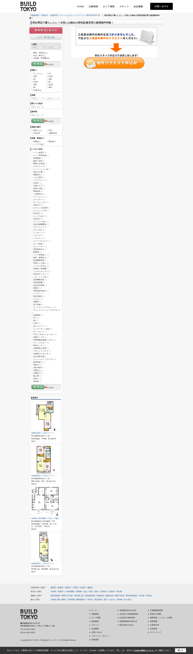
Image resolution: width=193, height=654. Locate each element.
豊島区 (68, 587)
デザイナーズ (40, 166)
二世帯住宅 (39, 194)
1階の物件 (38, 367)
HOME (80, 6)
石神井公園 (55, 599)
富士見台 (127, 599)
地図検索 (95, 621)
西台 (91, 591)
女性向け (38, 219)
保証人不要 (39, 172)
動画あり (52, 141)
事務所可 (38, 175)
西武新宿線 (90, 596)
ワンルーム (38, 73)
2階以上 (37, 365)
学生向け (38, 213)
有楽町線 (100, 596)
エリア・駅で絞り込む (46, 37)
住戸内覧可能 (40, 356)
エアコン (38, 299)
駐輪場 (37, 252)
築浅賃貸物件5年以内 (128, 621)
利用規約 (95, 639)
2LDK (35, 82)
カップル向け (40, 216)
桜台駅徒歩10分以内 (128, 610)
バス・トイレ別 (41, 277)
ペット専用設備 (41, 155)
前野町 (79, 591)
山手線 (141, 596)
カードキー (39, 199)
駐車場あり (39, 362)
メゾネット (39, 233)
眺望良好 (38, 191)
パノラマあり (38, 144)
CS (35, 318)
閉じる (180, 650)
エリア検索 (109, 6)
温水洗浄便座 (40, 285)
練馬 (63, 599)
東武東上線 (79, 596)
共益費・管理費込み (41, 58)
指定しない (38, 130)
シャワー (38, 293)
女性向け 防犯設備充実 (129, 614)
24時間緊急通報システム (44, 340)
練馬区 (53, 587)
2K (34, 79)
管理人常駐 (39, 188)
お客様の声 (154, 625)
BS (35, 321)
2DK (50, 79)
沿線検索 (93, 6)
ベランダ (38, 235)
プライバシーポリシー (100, 636)
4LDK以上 (37, 90)
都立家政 (98, 599)
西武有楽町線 (131, 596)
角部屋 (37, 381)
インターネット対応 (42, 329)
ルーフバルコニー (41, 241)
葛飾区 (90, 587)
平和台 (90, 599)
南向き (37, 378)
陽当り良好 (39, 161)
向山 (85, 591)
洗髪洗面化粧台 (41, 291)
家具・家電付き (41, 258)
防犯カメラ (39, 345)
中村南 (53, 591)
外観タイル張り (41, 263)
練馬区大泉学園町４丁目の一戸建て (45, 518)
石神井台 (104, 591)
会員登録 (153, 628)
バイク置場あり (41, 255)
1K (49, 73)
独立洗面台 (39, 296)
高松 (96, 591)
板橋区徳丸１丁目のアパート (43, 563)
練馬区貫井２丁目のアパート (43, 433)
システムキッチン (41, 271)
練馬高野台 (80, 599)
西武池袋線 (55, 596)
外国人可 (38, 205)
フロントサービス (41, 351)
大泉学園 (70, 599)
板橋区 (60, 587)
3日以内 (36, 133)
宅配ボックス (40, 337)
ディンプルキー (41, 343)
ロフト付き (39, 230)
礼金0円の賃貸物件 (127, 617)
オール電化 (39, 244)
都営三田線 (119, 596)
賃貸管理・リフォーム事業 (161, 617)
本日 (50, 130)
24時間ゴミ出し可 (42, 354)
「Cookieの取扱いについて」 (143, 650)
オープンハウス (41, 202)
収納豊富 (38, 315)
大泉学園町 (69, 591)
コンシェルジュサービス (44, 359)
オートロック (40, 332)
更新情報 (153, 621)
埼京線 (149, 596)
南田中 (112, 591)
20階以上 (38, 373)
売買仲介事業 (155, 614)
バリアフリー (40, 180)
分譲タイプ (39, 186)
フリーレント (40, 197)
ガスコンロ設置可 (41, 208)
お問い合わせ (161, 6)
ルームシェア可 (41, 211)
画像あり (37, 141)
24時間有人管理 (41, 348)
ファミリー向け (41, 222)
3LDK (50, 85)
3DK (35, 85)
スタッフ (124, 6)
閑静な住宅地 (40, 164)
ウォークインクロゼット (44, 307)
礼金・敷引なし (39, 55)
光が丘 (112, 599)
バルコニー (39, 238)
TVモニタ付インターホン (45, 334)
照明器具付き (40, 249)
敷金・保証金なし (40, 53)
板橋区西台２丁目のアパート (43, 476)
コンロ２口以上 (41, 266)
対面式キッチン (41, 274)
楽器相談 (38, 158)
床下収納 (38, 304)
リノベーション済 (41, 169)
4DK (50, 87)
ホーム (94, 610)
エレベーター (40, 246)
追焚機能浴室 (40, 280)
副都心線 (109, 596)
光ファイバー (40, 326)
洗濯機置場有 (40, 260)
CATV (37, 323)
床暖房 (37, 302)
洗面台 (37, 288)
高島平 (60, 591)
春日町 (119, 591)
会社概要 (138, 6)
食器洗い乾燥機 (41, 269)
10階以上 (38, 370)
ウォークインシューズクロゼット (46, 311)
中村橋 (119, 599)
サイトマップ (155, 632)
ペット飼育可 (40, 153)
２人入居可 (39, 177)
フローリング (40, 227)
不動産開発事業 (156, 610)
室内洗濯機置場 (41, 224)
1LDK (50, 76)
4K (34, 87)
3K (49, 82)
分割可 (37, 183)
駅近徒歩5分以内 (126, 625)
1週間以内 (53, 133)
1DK (35, 76)
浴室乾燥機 (39, 282)
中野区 (75, 587)
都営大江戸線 (67, 596)
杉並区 (82, 587)
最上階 (37, 376)
